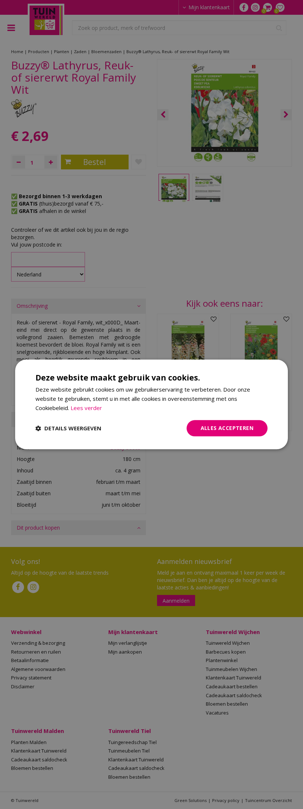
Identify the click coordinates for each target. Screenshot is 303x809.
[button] (68, 428)
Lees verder (86, 408)
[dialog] (151, 404)
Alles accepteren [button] (227, 427)
